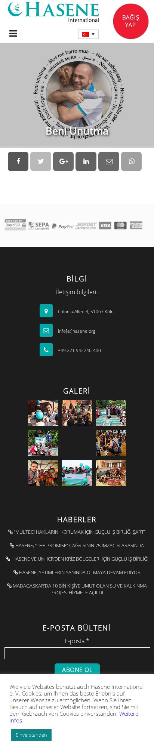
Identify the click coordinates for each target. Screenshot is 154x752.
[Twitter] (40, 161)
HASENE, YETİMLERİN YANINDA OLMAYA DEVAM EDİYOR (79, 572)
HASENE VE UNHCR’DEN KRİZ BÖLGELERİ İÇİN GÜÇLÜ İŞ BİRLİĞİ (79, 558)
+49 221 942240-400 (79, 350)
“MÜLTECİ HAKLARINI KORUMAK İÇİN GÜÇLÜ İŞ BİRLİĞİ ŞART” (79, 531)
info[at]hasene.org (76, 331)
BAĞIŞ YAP (130, 20)
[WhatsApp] (131, 161)
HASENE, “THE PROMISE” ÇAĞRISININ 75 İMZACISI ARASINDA (79, 545)
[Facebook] (18, 161)
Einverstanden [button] (31, 734)
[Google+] (63, 161)
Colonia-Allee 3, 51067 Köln (85, 311)
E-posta (77, 641)
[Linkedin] (86, 161)
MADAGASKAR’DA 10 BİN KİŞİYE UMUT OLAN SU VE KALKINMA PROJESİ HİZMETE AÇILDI (79, 589)
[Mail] (108, 161)
